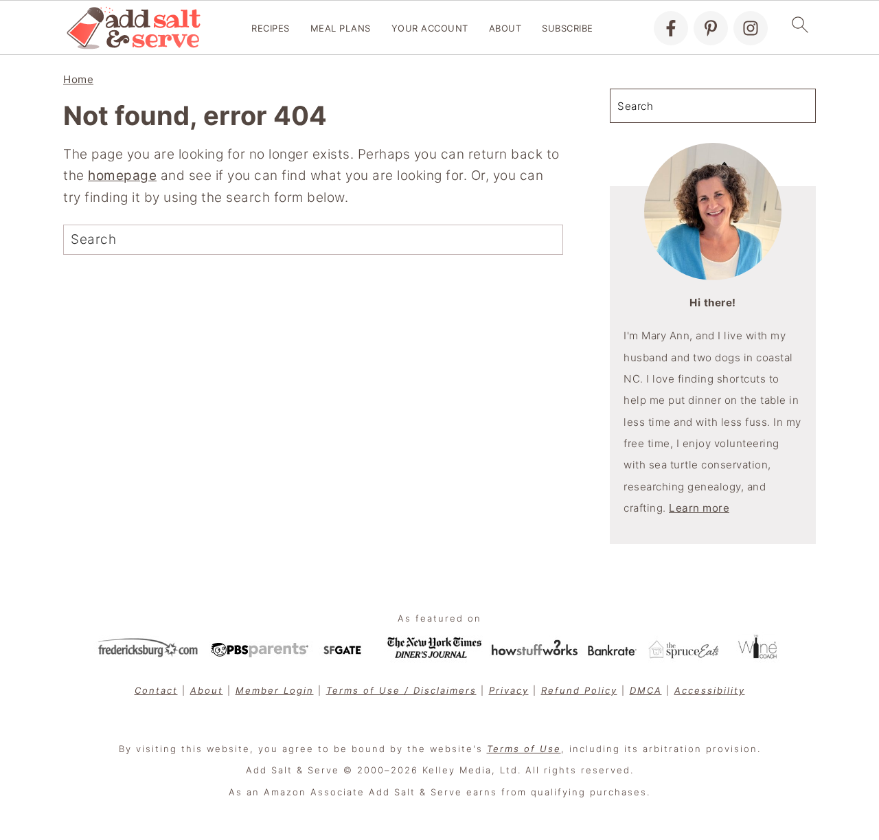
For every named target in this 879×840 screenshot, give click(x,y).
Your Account (429, 28)
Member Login (275, 690)
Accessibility (709, 690)
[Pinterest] (711, 28)
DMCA (646, 690)
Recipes (270, 28)
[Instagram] (750, 28)
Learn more (699, 507)
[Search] (265, 240)
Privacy (509, 690)
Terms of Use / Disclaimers (401, 690)
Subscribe (567, 28)
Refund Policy (579, 690)
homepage (122, 175)
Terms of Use (524, 748)
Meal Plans (340, 28)
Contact (156, 690)
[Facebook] (671, 28)
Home (78, 79)
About (505, 28)
